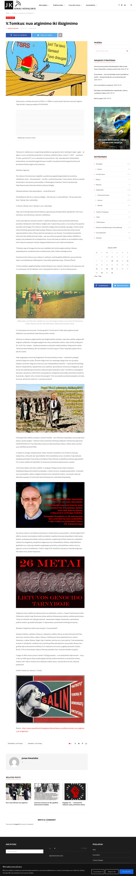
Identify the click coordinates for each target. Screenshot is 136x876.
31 (112, 273)
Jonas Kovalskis (13, 28)
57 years (84, 848)
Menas (98, 179)
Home (7, 13)
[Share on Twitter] (8, 113)
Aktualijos (43, 5)
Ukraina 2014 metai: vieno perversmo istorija (112, 141)
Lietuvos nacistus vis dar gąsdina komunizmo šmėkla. (46, 804)
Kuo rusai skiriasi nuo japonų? (17, 803)
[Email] (8, 124)
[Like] (54, 848)
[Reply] (50, 848)
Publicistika (58, 5)
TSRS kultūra (100, 222)
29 (102, 273)
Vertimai (98, 238)
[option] (112, 128)
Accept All (126, 871)
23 (107, 269)
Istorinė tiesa (74, 5)
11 (117, 261)
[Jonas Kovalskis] (20, 5)
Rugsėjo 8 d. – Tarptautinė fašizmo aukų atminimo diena (73, 804)
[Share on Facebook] (8, 107)
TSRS (98, 217)
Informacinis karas (103, 195)
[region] (68, 870)
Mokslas (98, 185)
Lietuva (99, 200)
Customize (97, 871)
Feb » (100, 276)
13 (127, 261)
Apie (94, 849)
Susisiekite (90, 5)
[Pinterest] (8, 118)
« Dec (96, 276)
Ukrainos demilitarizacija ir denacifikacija (109, 227)
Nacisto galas (98, 98)
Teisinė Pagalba (98, 860)
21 (96, 269)
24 (112, 269)
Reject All (111, 871)
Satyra (99, 169)
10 (112, 261)
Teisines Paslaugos (102, 212)
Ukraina (112, 135)
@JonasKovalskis (56, 856)
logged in (17, 824)
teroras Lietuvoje (35, 743)
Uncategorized (101, 233)
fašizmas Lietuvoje (15, 743)
